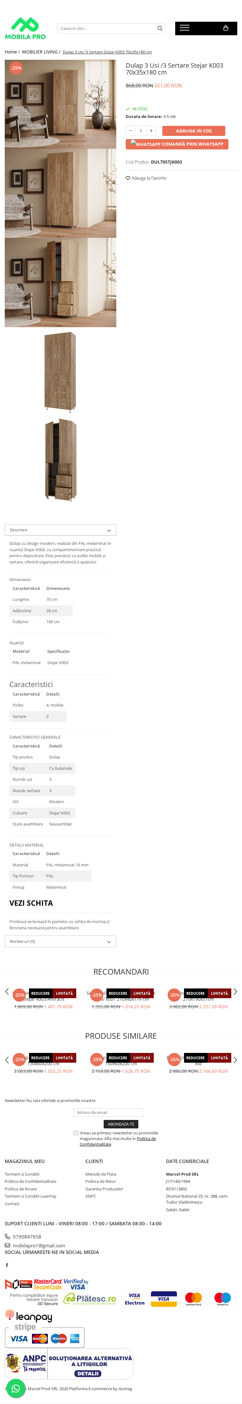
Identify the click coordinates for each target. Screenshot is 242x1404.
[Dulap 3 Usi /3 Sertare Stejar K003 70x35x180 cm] (60, 104)
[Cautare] (160, 28)
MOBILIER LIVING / (42, 52)
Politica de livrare (21, 1189)
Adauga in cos (194, 131)
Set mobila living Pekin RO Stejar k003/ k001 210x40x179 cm (121, 996)
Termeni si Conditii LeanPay (30, 1196)
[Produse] (185, 29)
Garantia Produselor (104, 1189)
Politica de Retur (100, 1181)
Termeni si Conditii (22, 1174)
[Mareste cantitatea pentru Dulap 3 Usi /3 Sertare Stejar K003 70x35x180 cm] (151, 131)
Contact (12, 1203)
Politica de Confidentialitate (30, 1181)
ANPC (90, 1196)
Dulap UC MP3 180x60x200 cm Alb (198, 1060)
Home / (13, 52)
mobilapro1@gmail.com (38, 1245)
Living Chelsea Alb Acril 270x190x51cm (198, 996)
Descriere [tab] (18, 530)
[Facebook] (7, 1265)
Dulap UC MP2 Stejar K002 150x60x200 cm (121, 1060)
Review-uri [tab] (22, 941)
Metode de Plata (100, 1174)
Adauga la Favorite (148, 178)
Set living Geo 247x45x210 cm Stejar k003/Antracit (44, 996)
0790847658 (26, 1236)
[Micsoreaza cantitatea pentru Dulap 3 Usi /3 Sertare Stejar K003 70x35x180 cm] (130, 131)
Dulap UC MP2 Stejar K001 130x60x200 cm (43, 1060)
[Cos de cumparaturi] (226, 28)
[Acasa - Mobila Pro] (26, 28)
